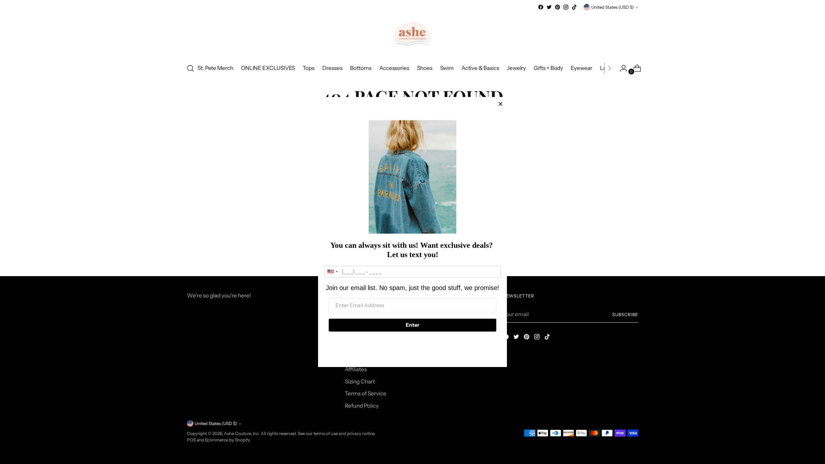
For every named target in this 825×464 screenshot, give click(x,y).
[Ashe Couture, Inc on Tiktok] (574, 7)
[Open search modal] (190, 68)
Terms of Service (365, 393)
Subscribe (625, 314)
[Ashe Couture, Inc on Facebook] (541, 7)
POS (191, 439)
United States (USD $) (612, 7)
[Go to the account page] (621, 68)
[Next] (609, 68)
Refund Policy (362, 405)
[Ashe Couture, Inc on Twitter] (549, 7)
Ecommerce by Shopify (227, 439)
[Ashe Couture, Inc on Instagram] (566, 7)
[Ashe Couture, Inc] (412, 34)
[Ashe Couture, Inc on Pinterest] (557, 7)
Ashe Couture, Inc (241, 433)
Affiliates (356, 369)
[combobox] (332, 271)
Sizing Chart (360, 381)
